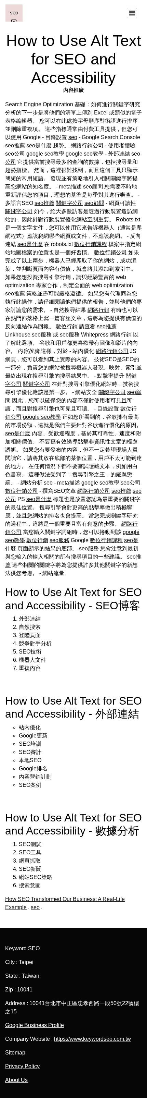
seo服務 (42, 335)
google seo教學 (45, 154)
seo (72, 137)
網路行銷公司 (87, 145)
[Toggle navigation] (132, 13)
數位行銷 (67, 326)
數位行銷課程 (90, 244)
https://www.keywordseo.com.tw (92, 1039)
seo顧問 (93, 187)
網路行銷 (98, 310)
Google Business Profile (34, 1025)
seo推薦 (15, 145)
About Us (16, 1080)
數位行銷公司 (110, 252)
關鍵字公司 (69, 203)
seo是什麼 (39, 145)
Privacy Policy (22, 1066)
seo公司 (15, 154)
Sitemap (15, 1053)
